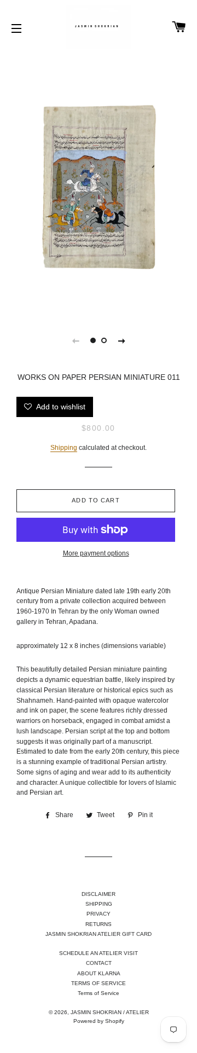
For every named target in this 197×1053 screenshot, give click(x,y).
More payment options (96, 553)
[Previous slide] (75, 340)
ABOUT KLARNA (98, 973)
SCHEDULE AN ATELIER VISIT (98, 953)
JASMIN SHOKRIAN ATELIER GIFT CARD (98, 934)
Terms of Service (98, 993)
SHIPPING (98, 904)
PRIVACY (98, 914)
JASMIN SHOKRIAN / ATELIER (110, 1012)
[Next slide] (121, 340)
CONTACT (99, 963)
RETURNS (98, 924)
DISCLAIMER (98, 894)
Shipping (63, 448)
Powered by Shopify (98, 1021)
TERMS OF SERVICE (98, 983)
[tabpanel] (98, 183)
